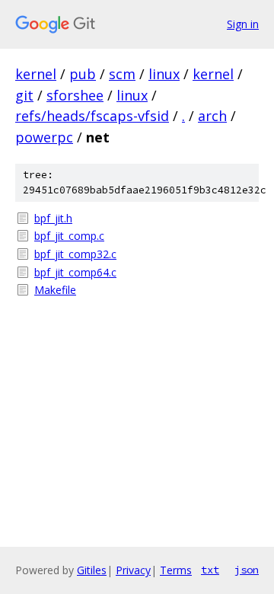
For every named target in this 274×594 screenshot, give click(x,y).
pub (82, 74)
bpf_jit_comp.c (69, 235)
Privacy (133, 570)
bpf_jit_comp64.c (75, 272)
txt (210, 569)
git (24, 95)
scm (122, 74)
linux (164, 74)
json (246, 569)
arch (212, 116)
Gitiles (92, 570)
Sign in (243, 24)
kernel (35, 74)
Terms (176, 570)
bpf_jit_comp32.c (75, 254)
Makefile (55, 290)
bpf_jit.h (53, 218)
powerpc (44, 137)
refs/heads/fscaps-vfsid (92, 116)
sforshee (75, 95)
